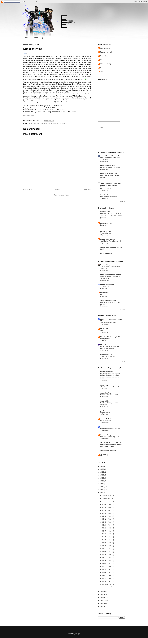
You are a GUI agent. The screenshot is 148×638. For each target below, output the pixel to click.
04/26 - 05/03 (107, 543)
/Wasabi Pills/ (105, 211)
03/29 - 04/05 (107, 554)
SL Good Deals (105, 329)
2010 (102, 603)
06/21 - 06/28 (107, 528)
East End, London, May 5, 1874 (110, 436)
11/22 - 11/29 (106, 498)
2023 (102, 469)
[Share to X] (49, 121)
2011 (102, 600)
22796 (30, 123)
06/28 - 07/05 (107, 525)
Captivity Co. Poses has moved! (110, 241)
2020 (102, 478)
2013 (102, 594)
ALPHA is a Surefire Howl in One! (110, 387)
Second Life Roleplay (108, 450)
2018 (102, 484)
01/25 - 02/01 (107, 578)
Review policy (38, 38)
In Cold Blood (105, 292)
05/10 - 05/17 (107, 537)
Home (26, 38)
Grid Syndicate (105, 195)
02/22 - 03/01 (107, 566)
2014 (102, 591)
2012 (102, 597)
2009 (102, 606)
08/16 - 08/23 (107, 510)
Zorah (102, 71)
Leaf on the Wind (28, 115)
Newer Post (27, 189)
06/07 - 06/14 (107, 531)
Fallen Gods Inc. (106, 223)
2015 (102, 493)
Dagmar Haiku (105, 48)
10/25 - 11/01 (107, 501)
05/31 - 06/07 (107, 534)
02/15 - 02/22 (107, 569)
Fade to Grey (105, 265)
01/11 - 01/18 (107, 584)
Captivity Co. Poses (107, 239)
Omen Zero (104, 56)
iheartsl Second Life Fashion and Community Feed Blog (111, 156)
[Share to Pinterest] (53, 121)
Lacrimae (103, 225)
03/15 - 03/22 (107, 560)
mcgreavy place (106, 427)
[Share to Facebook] (51, 121)
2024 (102, 466)
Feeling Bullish (105, 338)
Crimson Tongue (106, 435)
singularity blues (105, 413)
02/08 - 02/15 (107, 572)
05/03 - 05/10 (107, 540)
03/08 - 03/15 (107, 563)
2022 (102, 472)
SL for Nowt (104, 345)
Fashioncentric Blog (107, 165)
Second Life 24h (106, 355)
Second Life (104, 401)
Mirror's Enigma (106, 253)
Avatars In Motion (106, 419)
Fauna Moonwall (106, 52)
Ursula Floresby (105, 64)
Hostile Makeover (106, 371)
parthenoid (104, 411)
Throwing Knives (105, 233)
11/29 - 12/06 (107, 495)
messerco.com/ (105, 231)
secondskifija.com (107, 393)
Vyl (101, 68)
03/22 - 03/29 (107, 557)
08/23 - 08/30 (107, 507)
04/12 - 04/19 (107, 549)
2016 (102, 490)
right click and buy (107, 284)
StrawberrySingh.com (108, 300)
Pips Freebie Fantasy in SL (110, 337)
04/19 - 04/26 (107, 546)
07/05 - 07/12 (107, 522)
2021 (102, 475)
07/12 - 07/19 (107, 519)
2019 (102, 481)
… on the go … (105, 159)
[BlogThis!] (47, 121)
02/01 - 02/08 (107, 575)
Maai (65, 123)
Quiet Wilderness (105, 420)
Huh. (101, 294)
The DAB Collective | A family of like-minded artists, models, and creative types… (111, 444)
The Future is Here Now (107, 356)
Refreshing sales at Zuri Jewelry (110, 167)
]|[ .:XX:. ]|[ (104, 455)
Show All (122, 201)
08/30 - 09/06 (107, 504)
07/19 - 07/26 (107, 516)
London (61, 123)
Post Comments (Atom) (61, 195)
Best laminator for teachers (108, 196)
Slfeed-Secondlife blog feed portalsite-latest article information (110, 185)
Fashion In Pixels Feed (108, 173)
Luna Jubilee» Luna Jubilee (110, 275)
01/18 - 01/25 (107, 581)
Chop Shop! (36, 123)
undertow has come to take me (110, 428)
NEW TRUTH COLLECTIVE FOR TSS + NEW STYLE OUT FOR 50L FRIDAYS (111, 215)
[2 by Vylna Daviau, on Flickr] (86, 79)
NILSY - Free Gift (105, 188)
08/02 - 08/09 (107, 513)
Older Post (87, 189)
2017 (102, 487)
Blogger (77, 634)
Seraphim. (104, 385)
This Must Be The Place (108, 323)
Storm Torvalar (105, 60)
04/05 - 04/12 (107, 552)
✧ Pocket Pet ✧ (105, 286)
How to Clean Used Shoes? (109, 395)
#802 (101, 330)
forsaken (44, 123)
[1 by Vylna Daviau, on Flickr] (25, 53)
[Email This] (45, 121)
